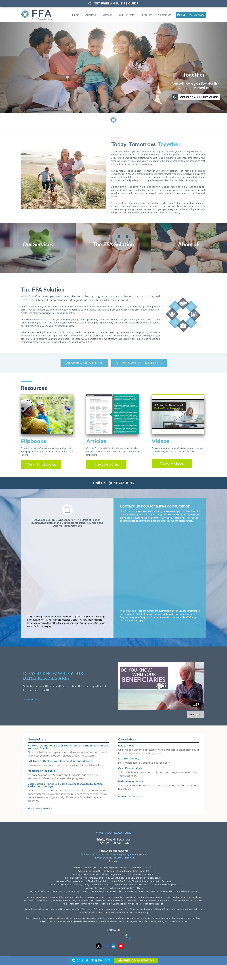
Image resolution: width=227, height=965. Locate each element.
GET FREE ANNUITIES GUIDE (38, 57)
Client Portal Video (192, 14)
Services (107, 14)
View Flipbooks (41, 464)
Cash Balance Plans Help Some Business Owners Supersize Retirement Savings (65, 785)
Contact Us (164, 14)
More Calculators (130, 796)
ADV (109, 854)
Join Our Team (126, 14)
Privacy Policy (122, 854)
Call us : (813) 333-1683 (113, 483)
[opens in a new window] (98, 946)
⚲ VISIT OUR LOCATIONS (113, 832)
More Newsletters (40, 808)
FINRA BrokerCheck (113, 851)
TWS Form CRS (126, 857)
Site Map (113, 861)
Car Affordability (128, 758)
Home (75, 14)
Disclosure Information (92, 854)
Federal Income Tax (130, 781)
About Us (90, 14)
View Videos (172, 463)
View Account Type (84, 363)
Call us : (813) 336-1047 (93, 960)
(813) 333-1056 (119, 843)
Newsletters (37, 739)
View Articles (106, 464)
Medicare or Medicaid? (42, 770)
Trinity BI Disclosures (104, 857)
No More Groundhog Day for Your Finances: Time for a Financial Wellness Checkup (68, 747)
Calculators (127, 739)
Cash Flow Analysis (130, 768)
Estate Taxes (126, 745)
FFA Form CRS (140, 854)
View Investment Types (139, 363)
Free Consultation (138, 960)
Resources (146, 14)
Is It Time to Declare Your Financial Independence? (60, 761)
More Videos (30, 699)
